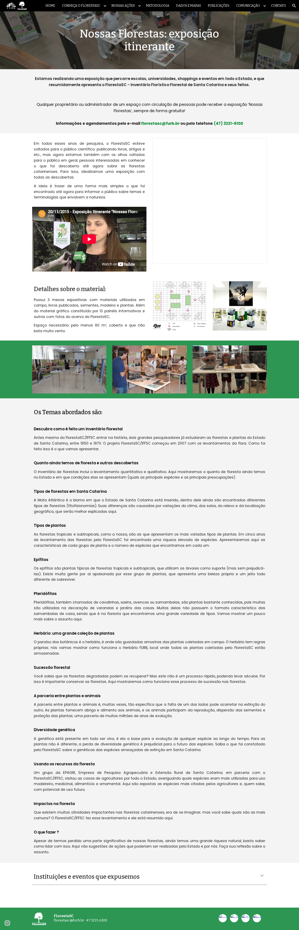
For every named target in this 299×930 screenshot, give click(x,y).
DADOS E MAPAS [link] (188, 6)
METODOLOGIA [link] (157, 6)
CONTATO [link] (278, 6)
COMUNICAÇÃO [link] (248, 6)
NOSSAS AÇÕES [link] (123, 6)
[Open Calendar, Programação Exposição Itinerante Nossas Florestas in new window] (259, 143)
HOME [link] (50, 6)
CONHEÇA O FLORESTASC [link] (81, 6)
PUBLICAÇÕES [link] (218, 6)
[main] (149, 40)
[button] (294, 6)
